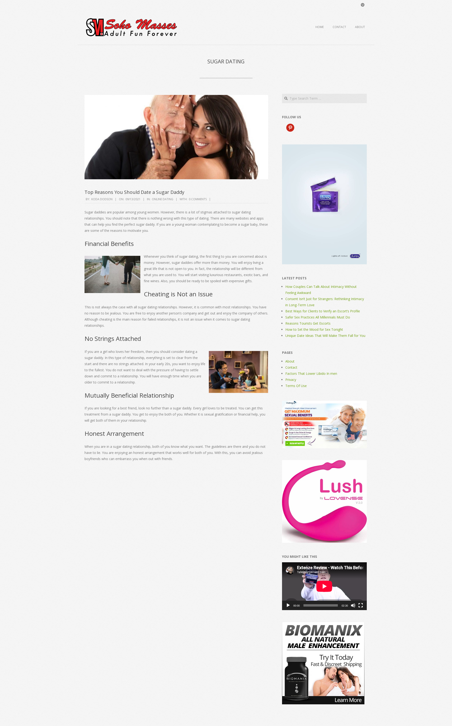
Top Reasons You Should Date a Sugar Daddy (134, 192)
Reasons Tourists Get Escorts (308, 323)
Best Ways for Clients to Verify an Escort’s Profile (322, 311)
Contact (339, 27)
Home (319, 27)
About (360, 27)
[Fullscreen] (360, 605)
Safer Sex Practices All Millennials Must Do (317, 317)
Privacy (290, 379)
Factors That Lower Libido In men (311, 373)
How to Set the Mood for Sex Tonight (314, 329)
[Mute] (353, 605)
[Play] (288, 605)
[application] (324, 586)
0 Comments (198, 199)
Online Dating (162, 199)
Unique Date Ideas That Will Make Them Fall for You (325, 335)
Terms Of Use (296, 385)
